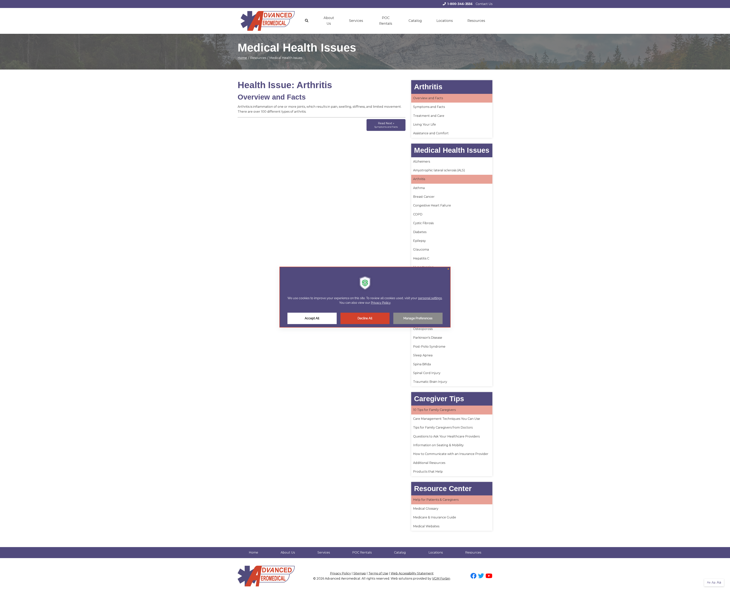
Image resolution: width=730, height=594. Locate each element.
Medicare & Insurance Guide (434, 517)
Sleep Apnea (422, 355)
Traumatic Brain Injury (430, 382)
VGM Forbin (441, 578)
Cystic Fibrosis (423, 223)
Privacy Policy (340, 573)
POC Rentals (385, 21)
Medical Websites (426, 526)
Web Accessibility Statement (412, 573)
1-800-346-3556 (460, 4)
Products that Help (428, 471)
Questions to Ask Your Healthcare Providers (446, 436)
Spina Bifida (422, 364)
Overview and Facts (428, 98)
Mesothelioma (424, 293)
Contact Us (484, 4)
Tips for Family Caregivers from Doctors (443, 427)
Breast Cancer (424, 197)
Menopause (422, 285)
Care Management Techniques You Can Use (446, 419)
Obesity (419, 320)
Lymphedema (423, 276)
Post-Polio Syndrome (429, 346)
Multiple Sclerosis (426, 302)
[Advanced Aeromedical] (268, 21)
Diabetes (419, 232)
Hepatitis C (421, 258)
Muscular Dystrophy (428, 311)
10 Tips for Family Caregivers (434, 410)
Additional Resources (429, 463)
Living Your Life (424, 124)
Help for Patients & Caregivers (436, 499)
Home (242, 58)
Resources (473, 552)
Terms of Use (378, 573)
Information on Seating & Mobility (438, 445)
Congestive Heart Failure (432, 205)
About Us (329, 21)
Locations (444, 21)
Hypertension (423, 267)
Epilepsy (419, 241)
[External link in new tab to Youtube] (489, 576)
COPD (417, 214)
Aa (708, 582)
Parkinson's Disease (427, 337)
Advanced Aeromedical (342, 578)
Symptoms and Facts (429, 107)
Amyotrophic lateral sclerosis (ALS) (439, 170)
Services (356, 21)
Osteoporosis (423, 329)
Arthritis (419, 179)
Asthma (419, 188)
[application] (365, 297)
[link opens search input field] (307, 21)
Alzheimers (421, 161)
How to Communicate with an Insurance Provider (450, 454)
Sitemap (359, 573)
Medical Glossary (425, 508)
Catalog (415, 21)
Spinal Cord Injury (426, 373)
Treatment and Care (428, 116)
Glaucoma (421, 249)
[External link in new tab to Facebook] (473, 576)
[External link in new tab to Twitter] (481, 576)
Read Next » (386, 125)
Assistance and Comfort (431, 133)
